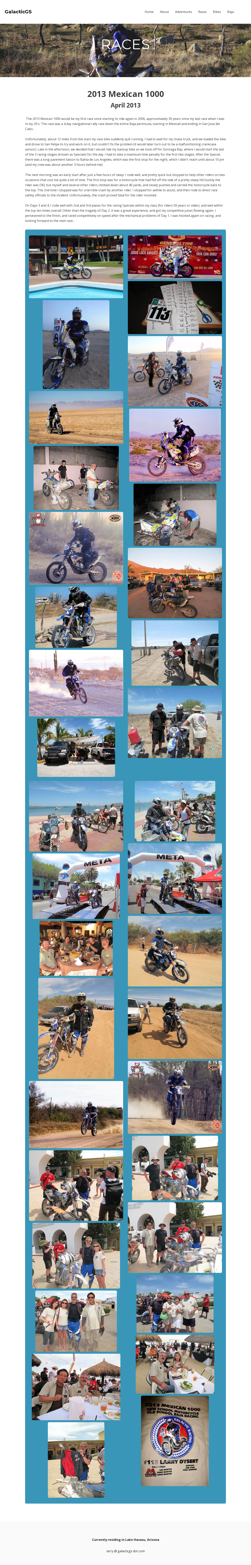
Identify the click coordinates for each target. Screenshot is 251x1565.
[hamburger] (36, 11)
